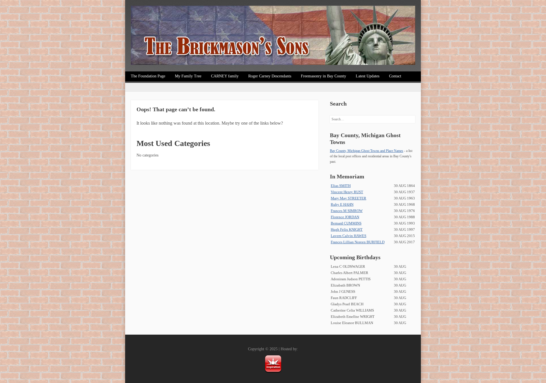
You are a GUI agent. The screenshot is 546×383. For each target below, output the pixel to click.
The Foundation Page (148, 76)
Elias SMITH (341, 186)
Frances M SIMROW (347, 211)
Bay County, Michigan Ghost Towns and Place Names (366, 151)
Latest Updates (367, 76)
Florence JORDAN (345, 217)
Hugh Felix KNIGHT (347, 229)
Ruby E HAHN (342, 204)
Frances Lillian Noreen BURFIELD (357, 242)
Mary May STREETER (348, 198)
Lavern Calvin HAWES (348, 236)
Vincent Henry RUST (347, 192)
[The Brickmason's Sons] (273, 36)
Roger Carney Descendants (269, 76)
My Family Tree (188, 76)
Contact (395, 76)
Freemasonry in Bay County (323, 76)
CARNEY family (225, 76)
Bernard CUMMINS (346, 223)
